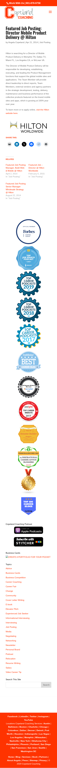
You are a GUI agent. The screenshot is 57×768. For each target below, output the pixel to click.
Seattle (42, 748)
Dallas (23, 730)
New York (25, 741)
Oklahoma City (39, 741)
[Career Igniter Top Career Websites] (28, 421)
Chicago (43, 727)
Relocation (10, 658)
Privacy (43, 760)
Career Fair (11, 586)
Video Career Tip (13, 672)
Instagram (43, 716)
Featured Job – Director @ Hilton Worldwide (36, 168)
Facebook (13, 716)
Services (26, 757)
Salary (9, 668)
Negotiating (11, 636)
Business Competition (16, 577)
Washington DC (28, 751)
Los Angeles (16, 737)
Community (11, 595)
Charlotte (33, 727)
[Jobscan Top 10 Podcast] (28, 269)
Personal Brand (13, 649)
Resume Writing (13, 663)
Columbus (13, 730)
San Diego (46, 744)
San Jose (32, 748)
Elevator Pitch (12, 609)
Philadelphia (12, 744)
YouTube (28, 720)
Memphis (28, 737)
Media (8, 631)
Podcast (9, 654)
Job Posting (45, 42)
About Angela (14, 760)
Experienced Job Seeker (17, 613)
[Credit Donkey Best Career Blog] (28, 374)
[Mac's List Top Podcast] (28, 347)
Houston (18, 734)
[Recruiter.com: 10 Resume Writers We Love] (28, 398)
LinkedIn (23, 716)
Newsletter (10, 645)
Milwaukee (40, 737)
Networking (11, 640)
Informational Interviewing (18, 618)
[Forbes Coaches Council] (28, 243)
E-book (9, 604)
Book (35, 757)
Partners (43, 757)
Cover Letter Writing (15, 600)
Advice (9, 568)
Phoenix (24, 744)
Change (9, 591)
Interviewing (11, 622)
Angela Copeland (16, 42)
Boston (23, 727)
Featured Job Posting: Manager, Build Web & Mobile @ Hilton (16, 168)
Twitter (33, 716)
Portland (34, 744)
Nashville (14, 741)
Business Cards (13, 573)
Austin (46, 723)
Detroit (40, 730)
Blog (18, 757)
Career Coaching (13, 582)
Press (25, 760)
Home (11, 757)
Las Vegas (44, 734)
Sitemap (34, 760)
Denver (31, 730)
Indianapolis (31, 734)
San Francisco (19, 748)
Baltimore (13, 727)
